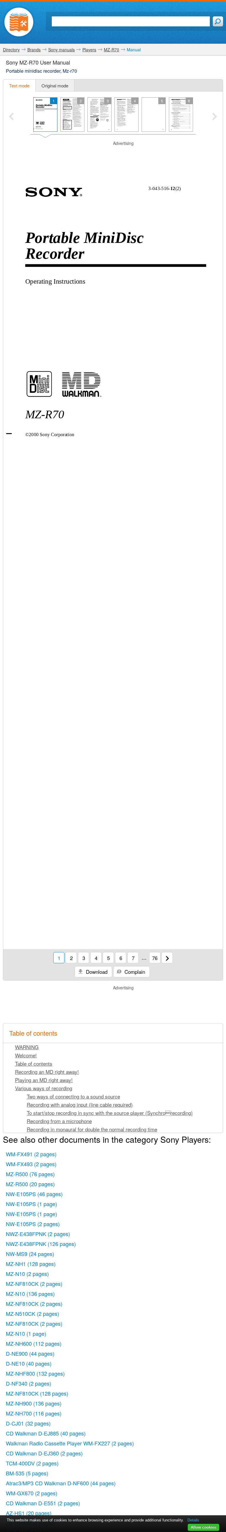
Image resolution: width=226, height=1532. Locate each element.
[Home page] (19, 22)
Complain (134, 971)
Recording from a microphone (59, 1121)
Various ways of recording (43, 1088)
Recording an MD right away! (47, 1071)
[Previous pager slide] (11, 117)
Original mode (54, 85)
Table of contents (33, 1063)
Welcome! (26, 1055)
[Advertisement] (113, 155)
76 (154, 957)
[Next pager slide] (215, 117)
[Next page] (167, 957)
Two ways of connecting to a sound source (73, 1096)
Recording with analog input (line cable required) (80, 1104)
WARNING (27, 1047)
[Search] (218, 21)
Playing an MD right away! (44, 1080)
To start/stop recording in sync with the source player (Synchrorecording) (110, 1112)
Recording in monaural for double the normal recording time (92, 1129)
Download (95, 971)
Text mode (19, 85)
